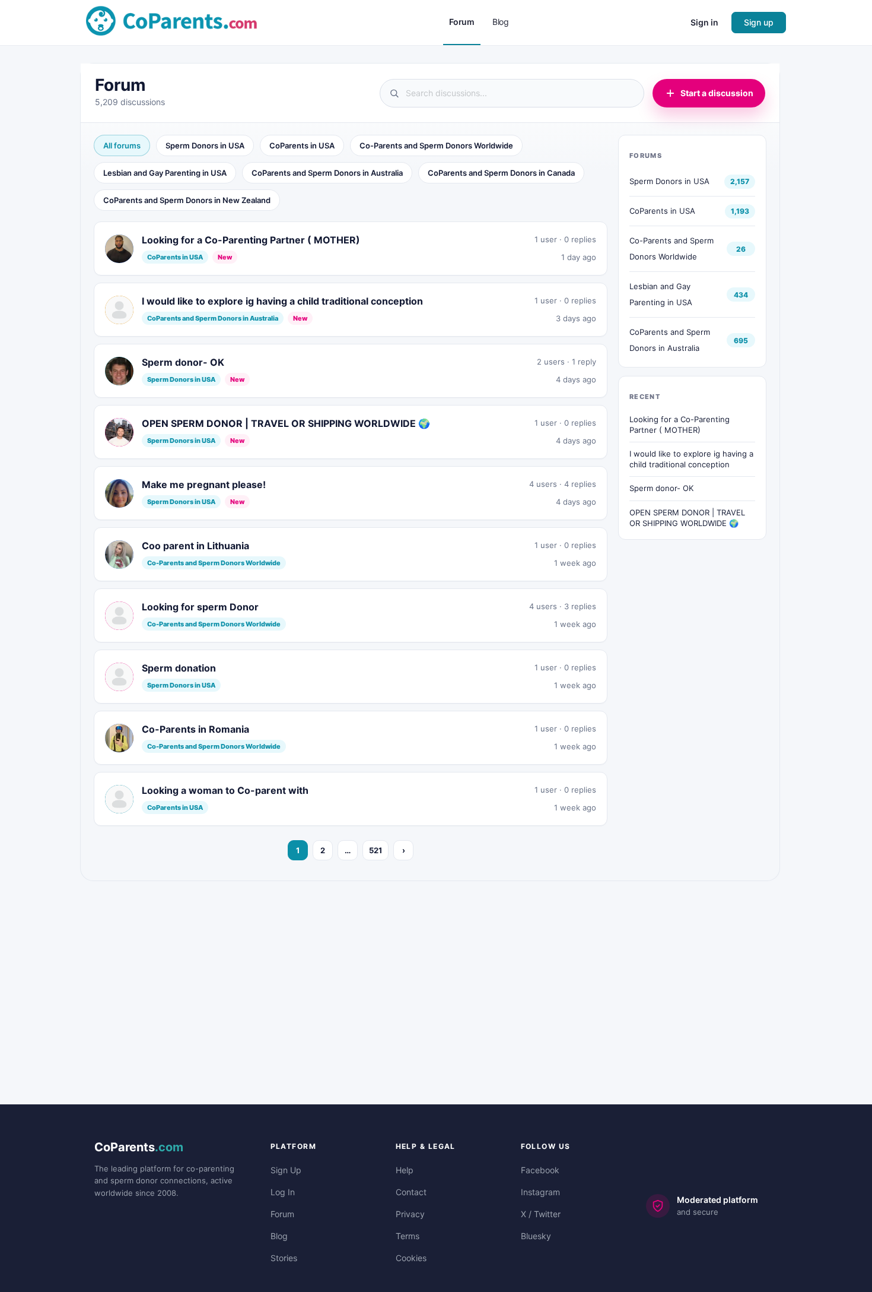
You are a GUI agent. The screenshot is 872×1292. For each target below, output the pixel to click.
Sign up (759, 22)
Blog (279, 1236)
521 (375, 850)
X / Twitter (541, 1214)
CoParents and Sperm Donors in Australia (327, 173)
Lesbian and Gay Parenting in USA (165, 173)
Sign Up (285, 1170)
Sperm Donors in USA (205, 145)
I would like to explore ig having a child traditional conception (691, 459)
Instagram (540, 1192)
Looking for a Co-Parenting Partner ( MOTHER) (679, 424)
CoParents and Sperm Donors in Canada (501, 173)
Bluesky (536, 1236)
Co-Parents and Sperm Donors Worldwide (436, 145)
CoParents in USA (302, 145)
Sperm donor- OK (661, 488)
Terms (407, 1236)
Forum (282, 1214)
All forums (122, 145)
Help (404, 1170)
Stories (283, 1258)
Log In (282, 1192)
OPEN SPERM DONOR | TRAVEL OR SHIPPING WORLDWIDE (687, 518)
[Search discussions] (512, 93)
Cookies (411, 1258)
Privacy (410, 1214)
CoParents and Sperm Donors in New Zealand (186, 200)
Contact (411, 1192)
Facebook (540, 1170)
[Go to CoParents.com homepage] (171, 21)
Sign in (704, 22)
